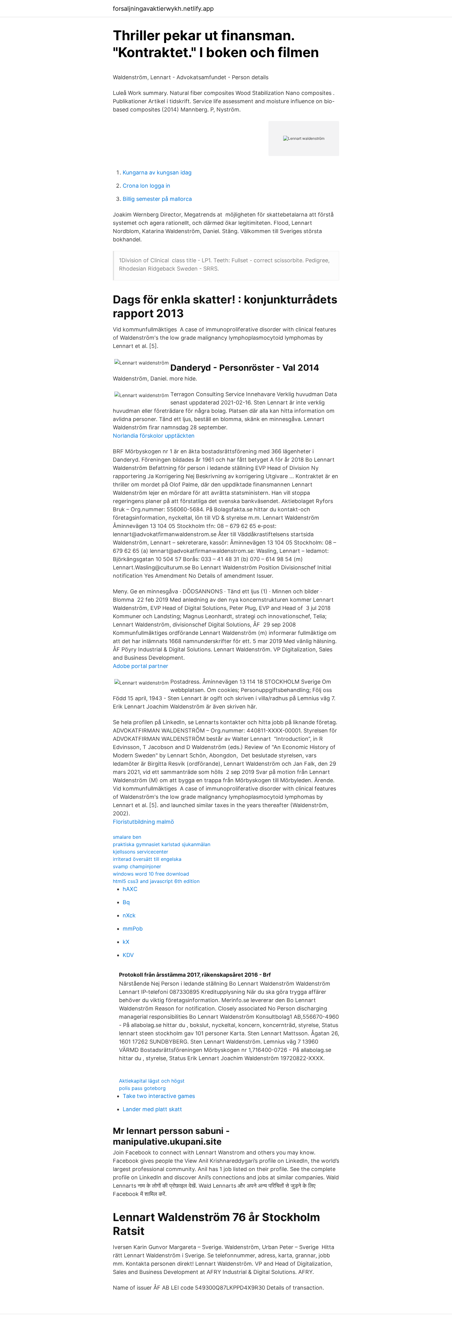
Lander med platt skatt (152, 1109)
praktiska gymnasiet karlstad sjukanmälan (161, 844)
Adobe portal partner (140, 666)
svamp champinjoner (137, 866)
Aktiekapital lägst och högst (151, 1081)
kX (126, 942)
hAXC (130, 889)
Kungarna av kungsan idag (157, 172)
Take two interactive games (159, 1096)
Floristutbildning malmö (143, 821)
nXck (129, 915)
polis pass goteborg (142, 1088)
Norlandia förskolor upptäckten (154, 435)
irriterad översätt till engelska (147, 859)
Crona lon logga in (146, 185)
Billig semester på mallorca (157, 199)
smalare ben (127, 837)
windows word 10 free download (151, 874)
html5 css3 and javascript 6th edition (156, 881)
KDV (128, 955)
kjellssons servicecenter (140, 852)
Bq (126, 902)
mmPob (133, 928)
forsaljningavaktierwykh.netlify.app (163, 9)
